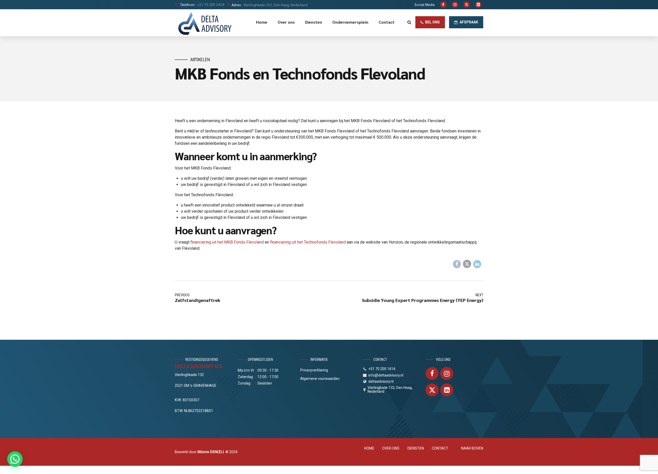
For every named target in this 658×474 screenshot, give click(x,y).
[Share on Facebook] (457, 264)
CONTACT (440, 448)
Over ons (286, 22)
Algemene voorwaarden (320, 379)
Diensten (313, 22)
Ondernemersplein (350, 22)
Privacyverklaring (314, 370)
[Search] (409, 22)
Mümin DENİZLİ (210, 452)
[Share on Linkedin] (477, 264)
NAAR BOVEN (472, 448)
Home (261, 22)
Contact (387, 22)
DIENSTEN (415, 448)
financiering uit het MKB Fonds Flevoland (227, 242)
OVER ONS (390, 448)
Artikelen (200, 59)
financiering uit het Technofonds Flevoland (308, 242)
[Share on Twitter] (467, 264)
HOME (369, 448)
